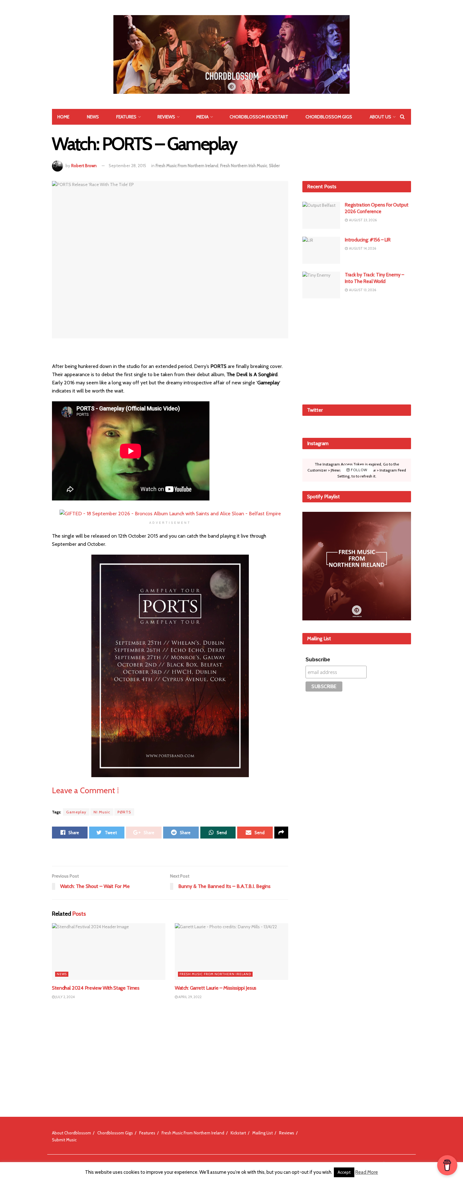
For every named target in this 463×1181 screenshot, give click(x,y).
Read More (366, 1172)
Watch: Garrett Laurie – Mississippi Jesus (215, 988)
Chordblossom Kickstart (259, 117)
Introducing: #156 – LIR (368, 240)
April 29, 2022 (190, 997)
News (93, 117)
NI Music (102, 812)
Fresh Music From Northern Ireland (187, 165)
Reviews (166, 117)
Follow (358, 470)
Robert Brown (84, 165)
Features (126, 117)
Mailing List (262, 1132)
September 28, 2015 (127, 165)
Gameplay (76, 812)
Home (63, 117)
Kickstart (238, 1132)
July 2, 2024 (65, 997)
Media (202, 117)
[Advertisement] (357, 350)
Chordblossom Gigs (329, 117)
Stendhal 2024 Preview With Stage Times (96, 988)
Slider (274, 165)
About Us (380, 117)
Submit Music (64, 1139)
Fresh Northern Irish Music (243, 165)
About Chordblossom (71, 1132)
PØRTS (124, 812)
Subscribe (318, 659)
